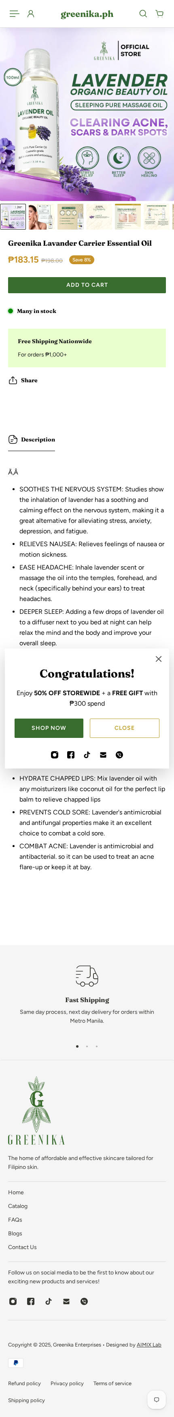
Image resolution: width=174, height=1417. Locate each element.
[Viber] (119, 755)
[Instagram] (55, 755)
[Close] (158, 659)
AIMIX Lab (149, 1345)
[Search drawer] (143, 14)
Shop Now (49, 728)
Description (38, 439)
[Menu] (14, 14)
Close (125, 728)
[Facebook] (71, 755)
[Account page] (31, 14)
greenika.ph (87, 13)
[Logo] (36, 1112)
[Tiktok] (87, 755)
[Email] (103, 755)
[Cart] (159, 14)
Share (29, 380)
